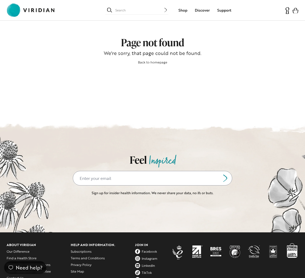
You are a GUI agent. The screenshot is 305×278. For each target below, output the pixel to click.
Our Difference (18, 251)
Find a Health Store (22, 258)
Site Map (77, 271)
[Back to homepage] (30, 10)
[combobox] (139, 10)
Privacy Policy (81, 264)
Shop (182, 10)
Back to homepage (152, 62)
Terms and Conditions (88, 258)
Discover (202, 10)
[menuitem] (183, 10)
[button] (295, 10)
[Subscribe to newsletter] (225, 178)
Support (224, 10)
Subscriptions (81, 251)
